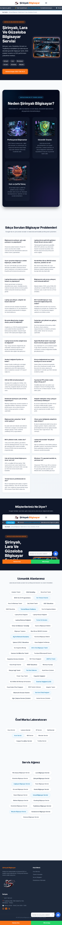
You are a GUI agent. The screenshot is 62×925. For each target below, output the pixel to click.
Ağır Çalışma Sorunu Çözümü (21, 698)
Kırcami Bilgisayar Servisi (20, 789)
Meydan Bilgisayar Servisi (18, 811)
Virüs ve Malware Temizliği (20, 626)
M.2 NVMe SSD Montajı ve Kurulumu (20, 681)
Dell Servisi (50, 730)
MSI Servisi (30, 735)
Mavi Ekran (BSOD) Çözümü (39, 631)
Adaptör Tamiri (50, 687)
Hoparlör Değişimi (39, 676)
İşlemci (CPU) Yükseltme (21, 642)
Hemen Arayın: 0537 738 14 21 (15, 71)
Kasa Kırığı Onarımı (15, 664)
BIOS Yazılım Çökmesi (34, 687)
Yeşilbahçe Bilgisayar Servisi (42, 806)
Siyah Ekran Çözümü (48, 670)
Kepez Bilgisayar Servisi (20, 795)
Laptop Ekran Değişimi (21, 614)
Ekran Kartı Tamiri (46, 592)
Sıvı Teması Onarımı (42, 598)
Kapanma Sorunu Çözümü (15, 659)
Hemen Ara (15, 923)
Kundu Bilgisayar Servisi (41, 789)
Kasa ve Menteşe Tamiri (15, 603)
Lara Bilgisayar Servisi (42, 773)
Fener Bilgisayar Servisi (42, 784)
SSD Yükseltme (48, 603)
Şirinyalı (30, 3)
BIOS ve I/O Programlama (22, 598)
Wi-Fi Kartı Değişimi (35, 659)
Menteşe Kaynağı (48, 664)
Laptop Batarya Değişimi (23, 620)
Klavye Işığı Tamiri (14, 670)
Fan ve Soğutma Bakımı (49, 609)
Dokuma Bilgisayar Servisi (31, 817)
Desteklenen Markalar (39, 880)
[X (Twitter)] (9, 909)
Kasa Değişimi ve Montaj (42, 642)
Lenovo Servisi (25, 730)
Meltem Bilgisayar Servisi (20, 800)
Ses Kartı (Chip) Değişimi (42, 692)
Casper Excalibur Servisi (24, 741)
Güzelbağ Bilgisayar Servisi (41, 800)
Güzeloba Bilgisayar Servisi (20, 778)
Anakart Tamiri (16, 592)
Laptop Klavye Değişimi (40, 614)
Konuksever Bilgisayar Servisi (41, 811)
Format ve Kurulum (41, 620)
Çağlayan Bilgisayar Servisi (22, 784)
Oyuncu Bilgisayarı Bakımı (42, 625)
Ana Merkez (36, 871)
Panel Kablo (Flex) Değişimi (15, 687)
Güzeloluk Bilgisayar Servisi (19, 806)
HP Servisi (39, 730)
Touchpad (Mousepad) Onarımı (43, 653)
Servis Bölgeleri (37, 877)
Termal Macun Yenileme (28, 609)
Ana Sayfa (4, 12)
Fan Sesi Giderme (31, 670)
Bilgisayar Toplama (20, 631)
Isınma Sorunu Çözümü (43, 698)
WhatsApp (46, 923)
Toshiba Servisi (41, 741)
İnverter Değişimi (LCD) (43, 681)
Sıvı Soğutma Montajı (20, 648)
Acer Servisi (17, 735)
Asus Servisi (11, 730)
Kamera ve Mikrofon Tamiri (19, 653)
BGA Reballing (30, 592)
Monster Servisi (43, 735)
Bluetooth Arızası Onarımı (21, 692)
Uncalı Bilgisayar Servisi (40, 795)
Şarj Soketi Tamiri (32, 603)
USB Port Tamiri (50, 659)
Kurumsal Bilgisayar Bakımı (42, 636)
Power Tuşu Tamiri (22, 676)
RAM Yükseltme (10, 609)
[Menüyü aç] (46, 3)
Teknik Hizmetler (37, 874)
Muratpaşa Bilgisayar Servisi (20, 772)
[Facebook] (6, 909)
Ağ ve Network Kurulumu (21, 636)
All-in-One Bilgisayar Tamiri (39, 648)
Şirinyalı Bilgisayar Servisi (41, 778)
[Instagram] (3, 909)
